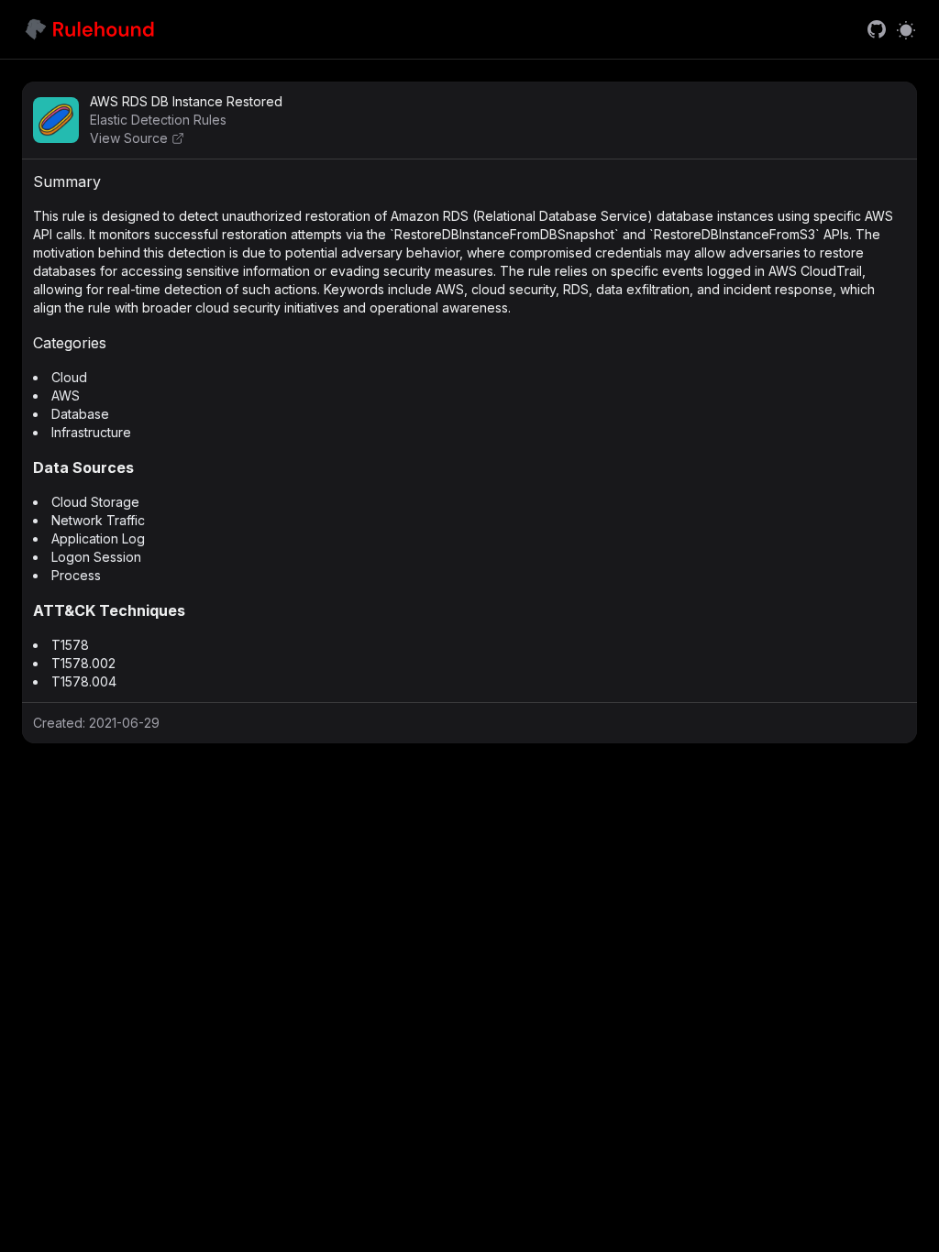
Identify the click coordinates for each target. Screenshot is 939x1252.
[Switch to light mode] (906, 29)
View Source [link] (129, 138)
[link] (877, 29)
